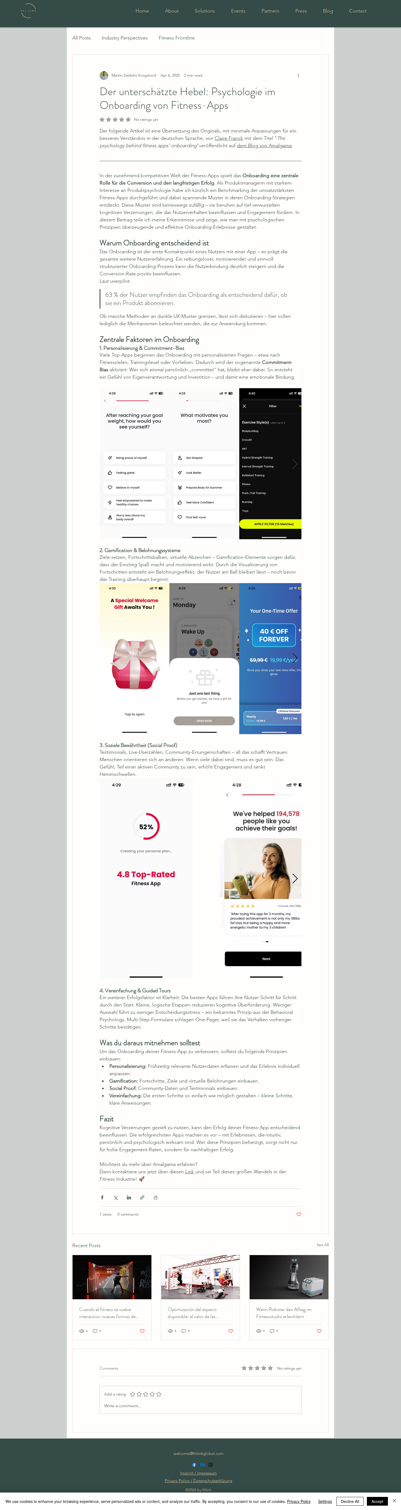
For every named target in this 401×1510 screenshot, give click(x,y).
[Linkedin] (202, 1464)
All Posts (81, 38)
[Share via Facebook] (102, 1197)
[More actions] (298, 75)
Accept (377, 1501)
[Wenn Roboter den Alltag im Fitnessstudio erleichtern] (289, 1277)
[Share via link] (142, 1197)
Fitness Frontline (177, 38)
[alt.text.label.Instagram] (210, 1464)
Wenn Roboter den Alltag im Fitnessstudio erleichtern (284, 1313)
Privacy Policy (299, 1501)
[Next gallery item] (295, 464)
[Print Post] (155, 1197)
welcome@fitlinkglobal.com (198, 1453)
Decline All (350, 1501)
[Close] (394, 1501)
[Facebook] (194, 1464)
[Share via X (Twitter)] (115, 1197)
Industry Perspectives (125, 38)
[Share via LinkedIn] (128, 1197)
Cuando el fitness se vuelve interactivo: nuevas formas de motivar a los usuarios (107, 1313)
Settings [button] (325, 1501)
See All (323, 1244)
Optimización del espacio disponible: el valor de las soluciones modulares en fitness (198, 1313)
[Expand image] (134, 463)
